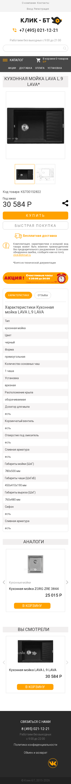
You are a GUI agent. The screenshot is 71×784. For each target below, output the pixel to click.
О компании (29, 2)
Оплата (39, 68)
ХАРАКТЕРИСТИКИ (18, 295)
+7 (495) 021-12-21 (38, 30)
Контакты (43, 2)
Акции (12, 68)
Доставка (25, 68)
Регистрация (41, 8)
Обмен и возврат (35, 752)
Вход (30, 8)
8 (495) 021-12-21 (35, 729)
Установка (55, 68)
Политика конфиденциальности (35, 744)
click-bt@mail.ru (22, 255)
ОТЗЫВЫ (43, 295)
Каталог (16, 60)
